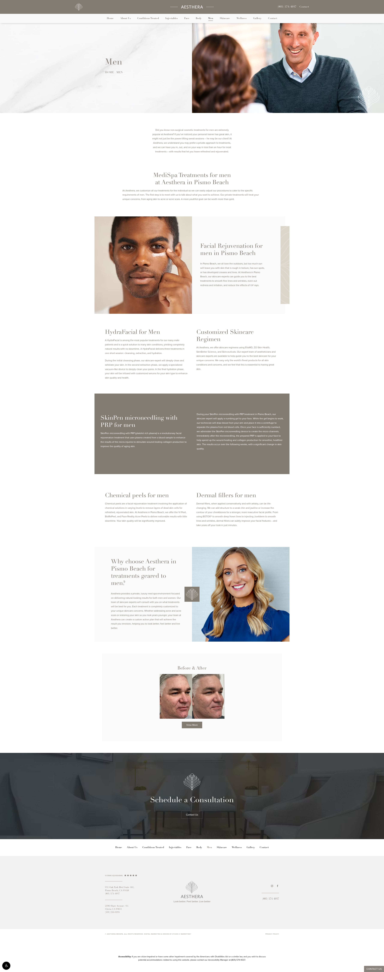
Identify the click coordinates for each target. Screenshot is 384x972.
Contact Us (192, 814)
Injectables (171, 18)
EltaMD (249, 347)
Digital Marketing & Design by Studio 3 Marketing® (167, 934)
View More (192, 724)
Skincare (225, 18)
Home (110, 18)
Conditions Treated (148, 18)
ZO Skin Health (262, 347)
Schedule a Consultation (192, 800)
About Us (125, 18)
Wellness (242, 18)
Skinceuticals (229, 351)
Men (210, 18)
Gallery (257, 18)
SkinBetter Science (206, 351)
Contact (304, 7)
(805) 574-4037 (238, 960)
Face (186, 18)
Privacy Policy (272, 934)
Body (198, 18)
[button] (6, 966)
